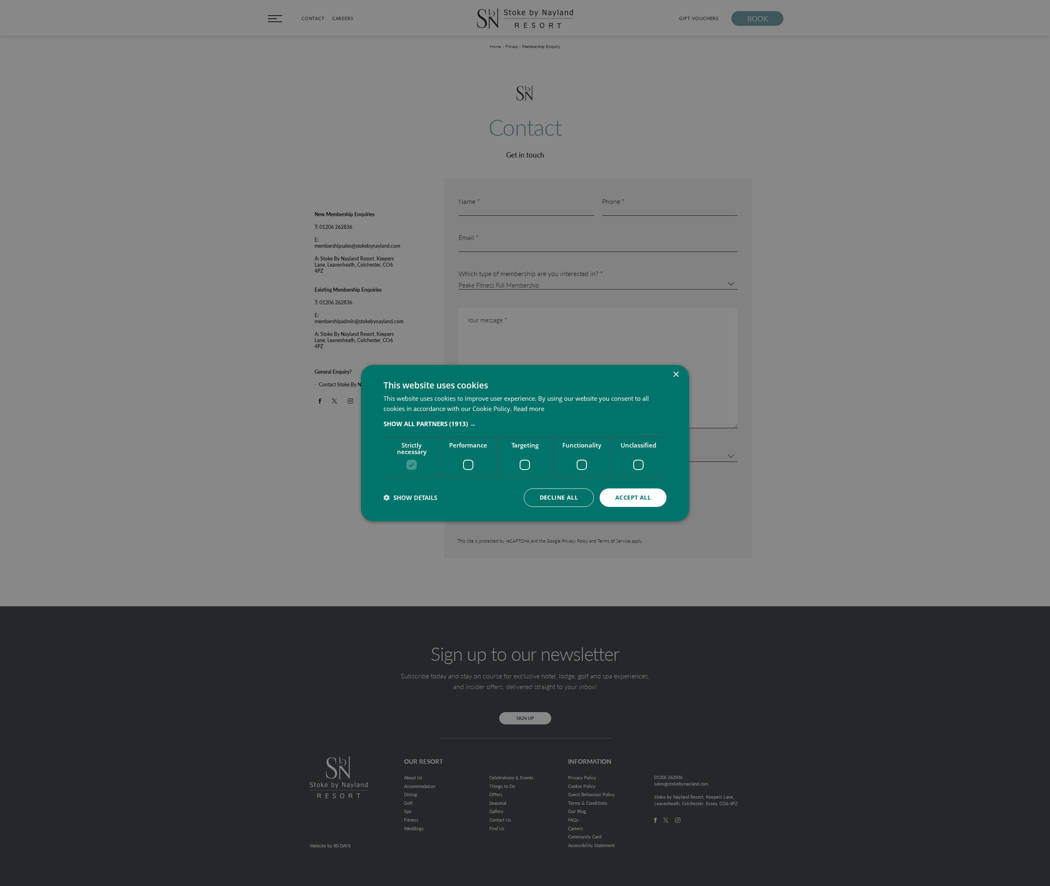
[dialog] (525, 443)
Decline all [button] (559, 497)
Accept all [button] (633, 497)
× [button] (676, 375)
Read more (529, 408)
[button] (525, 423)
